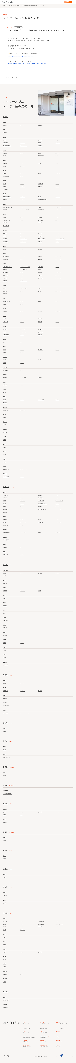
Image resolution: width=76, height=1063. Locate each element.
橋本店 (39, 532)
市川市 (4, 687)
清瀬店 (4, 462)
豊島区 (4, 285)
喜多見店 (58, 233)
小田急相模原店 (6, 532)
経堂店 (4, 236)
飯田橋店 (40, 140)
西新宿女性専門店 (7, 145)
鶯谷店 (57, 163)
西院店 (4, 877)
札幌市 (4, 772)
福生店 (4, 447)
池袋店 (4, 288)
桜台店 (4, 332)
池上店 (4, 217)
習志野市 (5, 702)
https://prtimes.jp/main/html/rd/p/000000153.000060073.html (27, 63)
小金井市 (5, 407)
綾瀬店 (4, 349)
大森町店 (22, 220)
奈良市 (4, 997)
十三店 (22, 924)
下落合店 (58, 142)
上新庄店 (58, 921)
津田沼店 (5, 698)
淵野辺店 (58, 532)
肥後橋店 (40, 926)
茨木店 (4, 966)
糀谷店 (57, 220)
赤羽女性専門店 (6, 301)
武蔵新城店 (58, 522)
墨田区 (4, 170)
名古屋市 (5, 809)
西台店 (57, 321)
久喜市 (4, 647)
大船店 (57, 495)
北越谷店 (5, 605)
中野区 (4, 253)
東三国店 (22, 926)
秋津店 (4, 424)
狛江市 (4, 451)
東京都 (5, 117)
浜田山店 (22, 278)
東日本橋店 (40, 125)
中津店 (4, 926)
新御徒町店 (23, 166)
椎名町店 (5, 291)
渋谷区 (4, 246)
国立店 (4, 439)
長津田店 (40, 506)
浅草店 (22, 163)
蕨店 (4, 613)
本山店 (4, 814)
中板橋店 (40, 321)
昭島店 (4, 392)
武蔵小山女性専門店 (42, 199)
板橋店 (4, 318)
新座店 (22, 642)
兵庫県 (5, 887)
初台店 (22, 249)
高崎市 (4, 728)
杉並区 (4, 263)
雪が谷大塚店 (6, 225)
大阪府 (5, 913)
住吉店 (4, 186)
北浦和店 (22, 573)
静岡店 (4, 840)
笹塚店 (4, 249)
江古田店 (5, 329)
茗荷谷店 (58, 155)
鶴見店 (22, 503)
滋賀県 (5, 850)
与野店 (4, 575)
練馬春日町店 (6, 334)
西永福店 (40, 275)
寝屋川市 (5, 971)
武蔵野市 (5, 374)
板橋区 (4, 316)
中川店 (4, 506)
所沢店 (39, 590)
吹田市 (4, 949)
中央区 (4, 122)
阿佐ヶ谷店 (40, 266)
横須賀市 (5, 537)
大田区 (4, 214)
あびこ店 (5, 921)
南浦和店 (58, 573)
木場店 (57, 183)
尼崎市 (4, 900)
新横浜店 (22, 500)
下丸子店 (5, 222)
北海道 (5, 767)
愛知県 (5, 803)
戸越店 (39, 196)
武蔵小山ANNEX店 (24, 209)
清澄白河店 (40, 183)
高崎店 (4, 731)
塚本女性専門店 (59, 924)
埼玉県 (5, 564)
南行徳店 (22, 690)
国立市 (4, 436)
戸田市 (4, 617)
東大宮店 (40, 573)
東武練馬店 (40, 332)
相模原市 (5, 529)
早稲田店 (40, 145)
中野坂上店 (58, 256)
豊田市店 (5, 822)
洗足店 (39, 207)
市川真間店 (5, 690)
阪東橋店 (58, 506)
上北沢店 (40, 233)
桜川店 (4, 924)
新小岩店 (22, 352)
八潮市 (4, 654)
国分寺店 (5, 432)
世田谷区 (5, 230)
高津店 (57, 519)
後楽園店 (5, 153)
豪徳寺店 (22, 236)
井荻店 (57, 266)
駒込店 (57, 301)
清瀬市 (4, 459)
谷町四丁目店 (41, 924)
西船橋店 (22, 698)
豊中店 (4, 937)
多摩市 (4, 466)
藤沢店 (22, 547)
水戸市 (4, 746)
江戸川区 (5, 357)
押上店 (4, 173)
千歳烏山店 (5, 241)
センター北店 (41, 500)
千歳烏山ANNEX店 (60, 238)
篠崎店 (39, 359)
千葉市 (4, 680)
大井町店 (22, 196)
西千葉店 (22, 683)
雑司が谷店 (58, 291)
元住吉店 (22, 525)
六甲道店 (5, 895)
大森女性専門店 (6, 220)
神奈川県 (6, 487)
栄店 (21, 814)
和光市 (4, 632)
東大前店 (58, 153)
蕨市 (4, 610)
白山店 (22, 155)
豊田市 (4, 819)
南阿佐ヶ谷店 (23, 280)
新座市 (4, 639)
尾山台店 (22, 233)
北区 (4, 298)
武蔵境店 (40, 377)
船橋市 (4, 695)
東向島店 (58, 173)
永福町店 (5, 269)
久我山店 (58, 269)
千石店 (39, 153)
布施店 (4, 981)
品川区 (4, 193)
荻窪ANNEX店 (23, 269)
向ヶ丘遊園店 (23, 522)
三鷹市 (4, 382)
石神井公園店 (23, 332)
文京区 (4, 150)
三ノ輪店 (40, 311)
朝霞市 (4, 624)
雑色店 (22, 222)
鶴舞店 (22, 812)
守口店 (4, 959)
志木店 (4, 642)
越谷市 (4, 602)
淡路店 (22, 921)
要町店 (57, 288)
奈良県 (5, 991)
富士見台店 (58, 259)
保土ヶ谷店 (58, 509)
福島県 (5, 785)
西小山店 (58, 196)
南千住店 (58, 311)
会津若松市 (5, 790)
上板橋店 (40, 318)
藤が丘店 (40, 812)
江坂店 (4, 952)
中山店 (57, 503)
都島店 (4, 929)
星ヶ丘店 (58, 812)
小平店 (4, 417)
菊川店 (22, 173)
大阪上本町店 (41, 921)
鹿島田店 (22, 519)
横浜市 (4, 492)
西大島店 (40, 186)
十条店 (4, 304)
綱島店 (4, 503)
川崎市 (4, 516)
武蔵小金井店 (23, 410)
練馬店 (22, 334)
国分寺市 (5, 429)
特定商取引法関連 (38, 1056)
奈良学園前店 (6, 1000)
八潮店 (4, 657)
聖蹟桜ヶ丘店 (6, 469)
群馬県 (5, 723)
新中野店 (40, 256)
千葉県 (5, 675)
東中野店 (40, 259)
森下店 (57, 186)
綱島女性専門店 (59, 500)
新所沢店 (22, 590)
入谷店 (39, 163)
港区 (4, 129)
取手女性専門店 (6, 757)
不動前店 (22, 199)
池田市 (4, 941)
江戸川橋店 (5, 142)
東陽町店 (22, 186)
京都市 (4, 874)
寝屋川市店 (23, 974)
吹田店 (22, 952)
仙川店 (22, 399)
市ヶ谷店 (22, 140)
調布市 (4, 396)
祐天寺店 (58, 209)
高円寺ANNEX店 (7, 272)
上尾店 (4, 598)
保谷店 (22, 476)
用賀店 (57, 241)
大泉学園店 (23, 329)
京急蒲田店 (40, 220)
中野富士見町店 (24, 275)
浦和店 (4, 573)
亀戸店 (22, 183)
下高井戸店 (58, 272)
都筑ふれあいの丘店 (42, 503)
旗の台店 (5, 199)
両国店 (22, 176)
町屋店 (22, 311)
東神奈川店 (5, 509)
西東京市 (5, 473)
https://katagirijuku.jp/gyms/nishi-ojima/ (20, 56)
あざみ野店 (5, 495)
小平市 (4, 414)
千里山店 (40, 952)
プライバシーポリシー (53, 1056)
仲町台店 (22, 506)
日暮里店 (5, 311)
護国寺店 (22, 153)
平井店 (4, 362)
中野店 (22, 259)
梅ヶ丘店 (5, 233)
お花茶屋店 (40, 349)
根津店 (4, 155)
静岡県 (5, 832)
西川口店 (5, 583)
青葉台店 (22, 495)
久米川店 (22, 424)
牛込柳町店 (58, 140)
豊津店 (57, 952)
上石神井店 (58, 329)
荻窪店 (39, 269)
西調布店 (5, 402)
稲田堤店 (5, 519)
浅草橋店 (5, 163)
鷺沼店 (39, 519)
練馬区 (4, 326)
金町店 (4, 352)
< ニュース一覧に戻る (11, 77)
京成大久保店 (6, 705)
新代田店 (5, 238)
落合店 (39, 142)
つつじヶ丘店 (41, 399)
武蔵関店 (40, 334)
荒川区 (4, 308)
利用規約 (45, 1056)
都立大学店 (58, 207)
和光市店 (5, 635)
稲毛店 (4, 683)
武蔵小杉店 (40, 522)
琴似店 (4, 775)
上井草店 (40, 329)
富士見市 (5, 662)
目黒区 (4, 204)
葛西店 (4, 359)
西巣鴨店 (5, 293)
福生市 (4, 444)
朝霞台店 (5, 627)
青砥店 (22, 349)
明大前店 (40, 241)
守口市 (4, 956)
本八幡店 (40, 690)
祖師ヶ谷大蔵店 (41, 238)
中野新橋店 (5, 259)
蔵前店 (4, 166)
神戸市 (4, 892)
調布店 (57, 399)
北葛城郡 (5, 1004)
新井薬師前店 (6, 256)
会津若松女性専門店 (7, 793)
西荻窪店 (58, 275)
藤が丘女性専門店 (42, 509)
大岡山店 (58, 217)
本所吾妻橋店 (6, 176)
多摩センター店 (24, 469)
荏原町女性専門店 (7, 196)
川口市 (4, 580)
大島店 (4, 183)
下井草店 (40, 272)
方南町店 (5, 280)
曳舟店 (39, 173)
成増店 (22, 321)
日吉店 (22, 509)
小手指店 (5, 590)
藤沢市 (4, 544)
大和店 (22, 554)
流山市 (4, 710)
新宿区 (4, 137)
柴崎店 (4, 399)
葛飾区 (4, 346)
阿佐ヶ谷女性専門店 (25, 266)
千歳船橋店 (23, 241)
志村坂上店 (58, 318)
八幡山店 (5, 278)
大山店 (22, 318)
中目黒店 (5, 209)
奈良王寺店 (5, 1007)
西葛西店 (58, 359)
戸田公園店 (5, 620)
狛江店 (4, 454)
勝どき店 (22, 125)
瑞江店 (22, 362)
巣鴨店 (22, 291)
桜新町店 (58, 236)
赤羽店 (22, 301)
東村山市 (5, 422)
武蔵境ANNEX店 (24, 377)
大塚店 (39, 288)
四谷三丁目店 (23, 145)
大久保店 (22, 142)
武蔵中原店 (5, 525)
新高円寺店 (5, 275)
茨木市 (4, 963)
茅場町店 (5, 125)
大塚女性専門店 (24, 288)
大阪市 (4, 918)
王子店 (39, 301)
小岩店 (22, 359)
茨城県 (5, 741)
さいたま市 (5, 570)
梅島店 (4, 342)
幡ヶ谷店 (40, 249)
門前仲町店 (5, 189)
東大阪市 (5, 978)
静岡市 (4, 837)
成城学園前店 (23, 238)
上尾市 (4, 595)
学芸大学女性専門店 (7, 207)
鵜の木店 (22, 217)
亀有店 (57, 349)
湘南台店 (5, 547)
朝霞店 (22, 627)
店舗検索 (67, 1)
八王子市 (5, 367)
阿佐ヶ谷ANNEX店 (7, 266)
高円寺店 (22, 272)
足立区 (4, 339)
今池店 (4, 812)
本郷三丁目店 (41, 155)
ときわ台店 (5, 321)
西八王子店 (5, 370)
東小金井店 (5, 410)
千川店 (39, 291)
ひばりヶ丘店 (6, 476)
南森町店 (22, 929)
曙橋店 (4, 140)
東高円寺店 (40, 278)
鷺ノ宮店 (22, 256)
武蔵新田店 (58, 222)
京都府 (5, 869)
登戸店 (4, 522)
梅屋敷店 (40, 217)
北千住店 (22, 342)
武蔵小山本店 (41, 209)
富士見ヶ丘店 (59, 278)
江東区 (4, 180)
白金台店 (5, 132)
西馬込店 (40, 222)
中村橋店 (58, 332)
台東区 (4, 160)
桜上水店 (40, 236)
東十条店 (22, 304)
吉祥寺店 (5, 377)
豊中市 (4, 934)
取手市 (4, 754)
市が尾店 (40, 495)
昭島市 (4, 389)
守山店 (4, 858)
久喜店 (4, 650)
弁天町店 (58, 926)
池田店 (4, 944)
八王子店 (22, 370)
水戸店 (4, 749)
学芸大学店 (23, 207)
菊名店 (4, 500)
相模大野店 (23, 532)
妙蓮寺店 (5, 512)
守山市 (4, 856)
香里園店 (5, 974)
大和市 (4, 551)
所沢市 (4, 587)
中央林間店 (5, 554)
